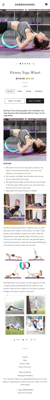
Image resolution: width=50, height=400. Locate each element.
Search (25, 357)
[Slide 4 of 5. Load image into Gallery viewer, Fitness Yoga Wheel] (27, 64)
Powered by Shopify (25, 393)
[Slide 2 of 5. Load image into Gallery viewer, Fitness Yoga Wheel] (23, 64)
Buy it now (35, 101)
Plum (28, 91)
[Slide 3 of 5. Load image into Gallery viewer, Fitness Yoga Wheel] (25, 64)
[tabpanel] (25, 33)
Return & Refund (25, 372)
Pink (20, 91)
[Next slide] (33, 63)
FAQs (25, 360)
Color (25, 86)
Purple (39, 91)
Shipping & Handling (25, 375)
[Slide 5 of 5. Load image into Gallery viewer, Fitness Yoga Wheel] (29, 64)
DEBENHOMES (25, 4)
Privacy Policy (25, 364)
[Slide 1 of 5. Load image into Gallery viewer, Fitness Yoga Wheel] (20, 64)
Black (10, 91)
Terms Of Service (25, 367)
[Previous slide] (16, 63)
